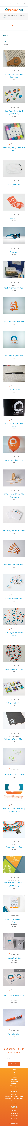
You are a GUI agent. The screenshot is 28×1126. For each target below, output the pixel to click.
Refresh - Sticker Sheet (14, 703)
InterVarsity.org (14, 1085)
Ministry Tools (14, 1094)
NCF (14, 1072)
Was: (12, 960)
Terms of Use (14, 1079)
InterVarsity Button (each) (14, 599)
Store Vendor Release (14, 1077)
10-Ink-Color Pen (14, 1034)
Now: (12, 962)
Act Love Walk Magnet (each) (14, 322)
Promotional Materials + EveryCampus (14, 1098)
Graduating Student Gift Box (14, 288)
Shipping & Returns (14, 1081)
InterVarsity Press (14, 1088)
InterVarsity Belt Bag (14, 184)
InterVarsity (16, 1123)
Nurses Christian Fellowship (14, 1100)
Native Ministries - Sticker (14, 669)
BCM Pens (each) (14, 390)
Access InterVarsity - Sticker (14, 775)
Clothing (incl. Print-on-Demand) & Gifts (16, 15)
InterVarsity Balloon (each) (14, 460)
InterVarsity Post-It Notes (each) (14, 531)
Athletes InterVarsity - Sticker (14, 739)
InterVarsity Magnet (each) (14, 356)
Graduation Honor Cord (14, 847)
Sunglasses (14, 252)
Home (4, 15)
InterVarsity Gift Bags (14, 958)
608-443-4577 (14, 1118)
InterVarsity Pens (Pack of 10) (14, 565)
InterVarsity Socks (14, 218)
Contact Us (14, 1083)
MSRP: (12, 924)
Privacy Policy (14, 1075)
